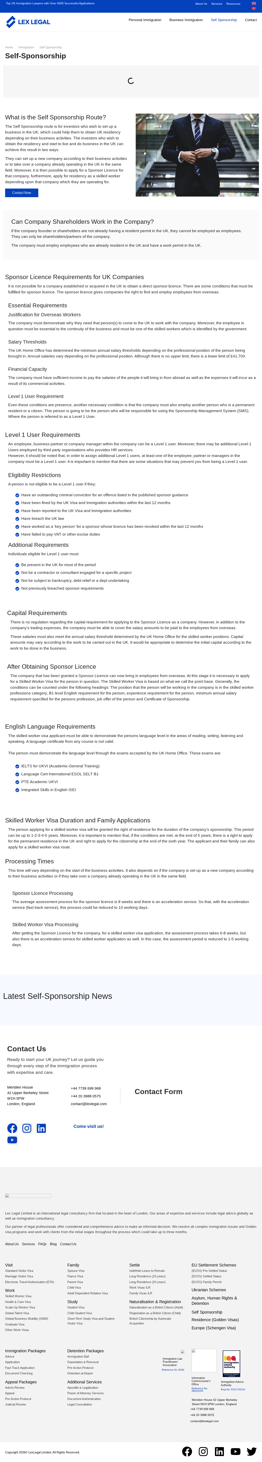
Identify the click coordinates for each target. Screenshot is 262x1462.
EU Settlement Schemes (214, 1265)
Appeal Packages (21, 1382)
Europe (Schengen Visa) (214, 1328)
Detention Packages (85, 1351)
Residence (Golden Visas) (215, 1319)
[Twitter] (252, 1451)
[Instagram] (203, 1451)
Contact (251, 20)
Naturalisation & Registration (155, 1301)
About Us (201, 3)
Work (10, 1290)
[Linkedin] (219, 1451)
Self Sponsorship (224, 20)
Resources (233, 3)
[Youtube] (235, 1451)
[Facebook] (187, 1451)
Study (72, 1301)
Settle (134, 1265)
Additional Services (84, 1382)
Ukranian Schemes (209, 1290)
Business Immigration (186, 20)
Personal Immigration (145, 20)
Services (216, 3)
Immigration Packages (25, 1351)
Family (73, 1265)
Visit (9, 1265)
